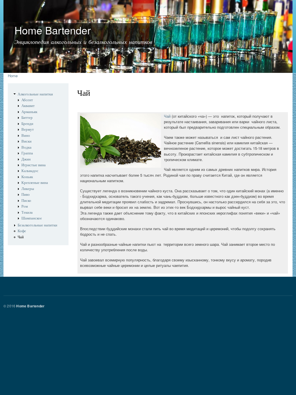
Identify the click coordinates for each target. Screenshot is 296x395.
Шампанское (31, 218)
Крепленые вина (34, 182)
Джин (26, 159)
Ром (24, 206)
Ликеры (27, 188)
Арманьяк (29, 111)
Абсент (27, 99)
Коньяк (27, 176)
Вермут (27, 129)
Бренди (27, 123)
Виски (26, 141)
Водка (26, 147)
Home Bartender (30, 306)
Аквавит (28, 105)
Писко (26, 200)
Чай (21, 237)
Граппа (27, 153)
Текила (27, 212)
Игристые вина (33, 165)
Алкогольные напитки (35, 94)
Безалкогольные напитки (37, 225)
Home (13, 75)
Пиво (25, 194)
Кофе (22, 230)
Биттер (27, 117)
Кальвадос (29, 170)
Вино (25, 135)
